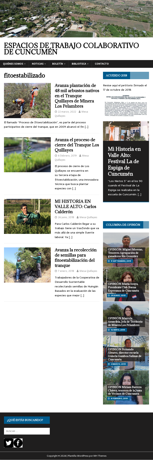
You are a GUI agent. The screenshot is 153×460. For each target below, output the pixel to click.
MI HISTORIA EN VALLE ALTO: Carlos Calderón (75, 206)
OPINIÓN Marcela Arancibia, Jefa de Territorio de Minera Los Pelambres (125, 321)
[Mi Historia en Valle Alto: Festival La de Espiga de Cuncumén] (126, 131)
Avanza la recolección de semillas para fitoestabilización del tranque (76, 257)
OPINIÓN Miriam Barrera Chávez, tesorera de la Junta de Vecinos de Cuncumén (125, 390)
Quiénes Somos (13, 64)
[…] (86, 126)
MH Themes (99, 456)
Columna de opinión (123, 225)
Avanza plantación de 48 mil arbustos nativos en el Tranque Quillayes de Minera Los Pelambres (77, 96)
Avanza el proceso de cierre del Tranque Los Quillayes (77, 145)
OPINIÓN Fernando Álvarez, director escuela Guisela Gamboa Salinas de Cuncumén (124, 354)
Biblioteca (79, 64)
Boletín (57, 64)
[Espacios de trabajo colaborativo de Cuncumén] (76, 35)
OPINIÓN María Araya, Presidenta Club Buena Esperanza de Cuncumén (123, 287)
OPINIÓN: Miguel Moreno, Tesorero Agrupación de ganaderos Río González (125, 253)
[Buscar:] (27, 431)
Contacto (102, 64)
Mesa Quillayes (88, 217)
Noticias (37, 64)
